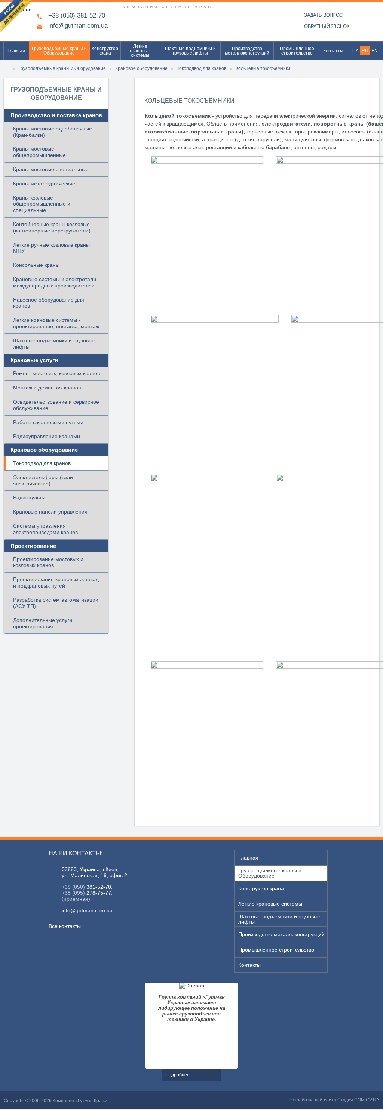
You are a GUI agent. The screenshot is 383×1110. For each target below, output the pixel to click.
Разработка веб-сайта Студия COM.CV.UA (334, 1100)
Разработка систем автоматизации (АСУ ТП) (55, 603)
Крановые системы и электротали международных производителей (54, 282)
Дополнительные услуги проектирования (42, 623)
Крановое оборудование (44, 450)
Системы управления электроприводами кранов (45, 529)
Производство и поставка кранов (56, 115)
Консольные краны (36, 265)
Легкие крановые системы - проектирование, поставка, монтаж (56, 323)
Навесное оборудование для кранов (48, 303)
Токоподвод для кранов (42, 463)
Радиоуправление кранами (46, 436)
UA (355, 50)
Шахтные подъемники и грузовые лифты (54, 343)
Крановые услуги (34, 360)
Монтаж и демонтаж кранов (47, 388)
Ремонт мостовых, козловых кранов (56, 373)
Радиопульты (29, 497)
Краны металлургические (44, 183)
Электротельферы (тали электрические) (43, 480)
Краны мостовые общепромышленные (39, 152)
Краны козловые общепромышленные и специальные (41, 204)
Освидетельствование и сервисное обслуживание (56, 405)
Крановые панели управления (50, 512)
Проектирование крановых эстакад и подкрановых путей (56, 582)
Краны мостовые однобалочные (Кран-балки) (52, 132)
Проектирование (33, 546)
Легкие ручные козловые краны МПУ (51, 248)
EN (374, 50)
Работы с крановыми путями (48, 422)
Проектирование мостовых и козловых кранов (48, 562)
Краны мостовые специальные (51, 169)
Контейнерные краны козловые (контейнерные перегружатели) (52, 227)
